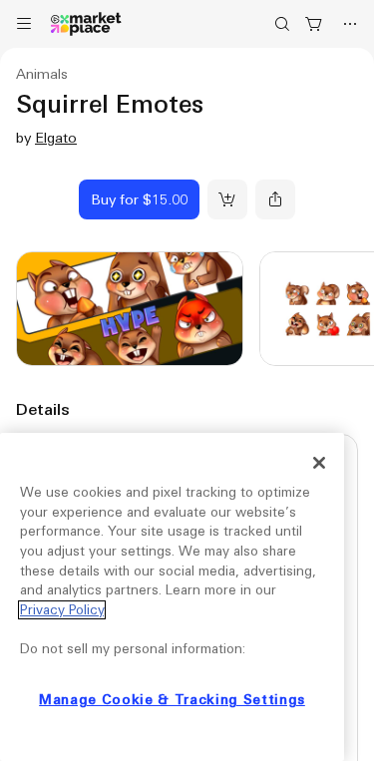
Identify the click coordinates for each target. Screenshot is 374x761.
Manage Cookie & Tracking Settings (172, 699)
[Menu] (24, 24)
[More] (350, 24)
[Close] (319, 463)
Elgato (56, 138)
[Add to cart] (227, 199)
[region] (172, 597)
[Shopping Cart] (314, 24)
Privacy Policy (62, 609)
